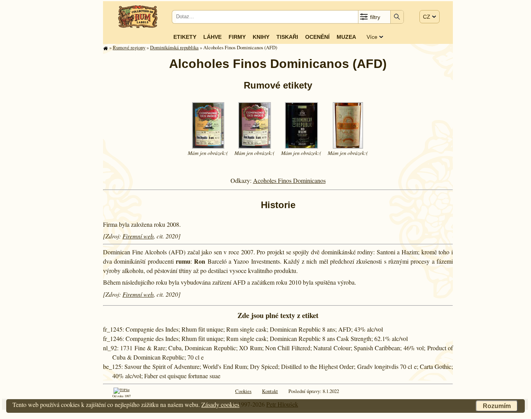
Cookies (243, 391)
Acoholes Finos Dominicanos (289, 180)
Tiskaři (287, 37)
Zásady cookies (220, 404)
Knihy (261, 37)
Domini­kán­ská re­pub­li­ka (174, 47)
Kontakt (270, 391)
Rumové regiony (129, 47)
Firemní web (138, 236)
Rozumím (497, 406)
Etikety (184, 37)
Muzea (346, 37)
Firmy (237, 37)
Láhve (212, 37)
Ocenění (317, 37)
